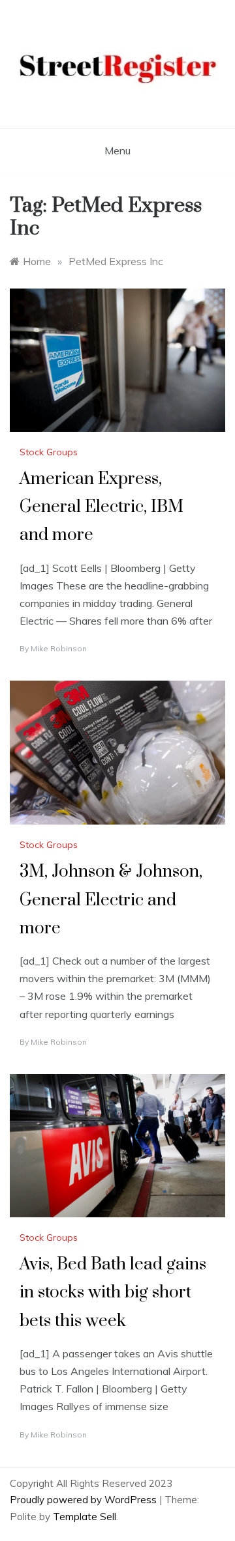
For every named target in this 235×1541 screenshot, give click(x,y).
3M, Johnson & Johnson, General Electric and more (111, 900)
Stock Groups (49, 452)
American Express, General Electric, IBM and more (101, 507)
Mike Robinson (59, 648)
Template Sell (84, 1516)
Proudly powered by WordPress (84, 1499)
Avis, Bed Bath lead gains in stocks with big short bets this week (113, 1292)
